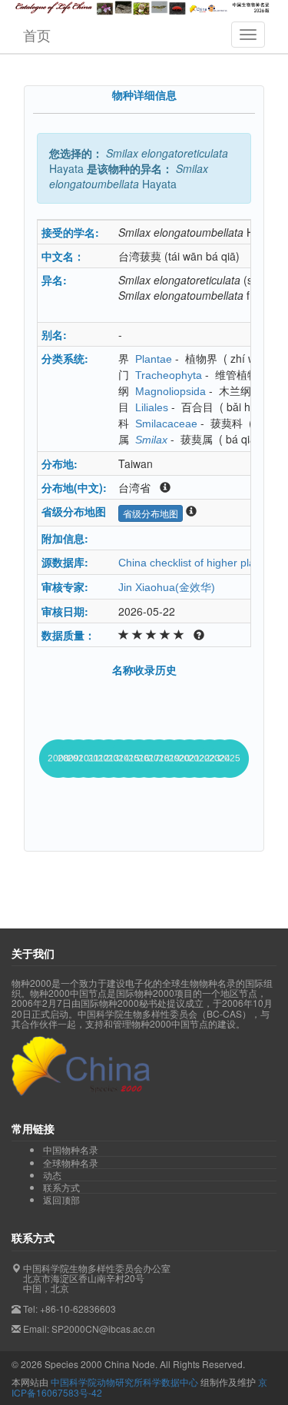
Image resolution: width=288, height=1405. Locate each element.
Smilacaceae (166, 423)
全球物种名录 (70, 1163)
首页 (37, 35)
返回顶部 (61, 1199)
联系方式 (61, 1187)
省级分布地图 (150, 513)
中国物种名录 (70, 1150)
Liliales (151, 407)
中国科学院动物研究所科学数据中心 (124, 1381)
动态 (52, 1175)
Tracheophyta (168, 375)
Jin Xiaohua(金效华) (166, 587)
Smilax (151, 439)
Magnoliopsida (170, 391)
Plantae (153, 359)
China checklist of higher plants (194, 562)
